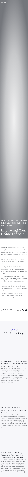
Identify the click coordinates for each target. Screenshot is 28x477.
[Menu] (5, 3)
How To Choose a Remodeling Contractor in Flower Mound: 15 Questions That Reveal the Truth (12, 455)
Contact (24, 3)
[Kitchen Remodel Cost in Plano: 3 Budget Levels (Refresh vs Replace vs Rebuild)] (14, 396)
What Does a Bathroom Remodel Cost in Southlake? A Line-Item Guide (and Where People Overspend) (14, 363)
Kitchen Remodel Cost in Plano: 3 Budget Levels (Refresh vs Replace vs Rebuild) (13, 410)
